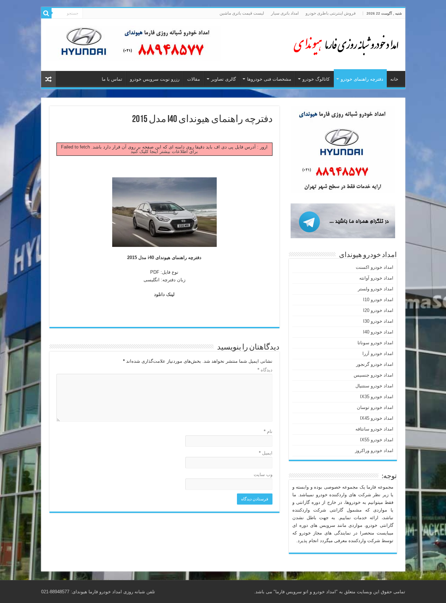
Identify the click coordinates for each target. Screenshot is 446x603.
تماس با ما (112, 79)
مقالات (193, 79)
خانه (394, 79)
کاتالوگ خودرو (316, 79)
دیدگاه (264, 369)
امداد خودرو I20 (378, 310)
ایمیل (265, 453)
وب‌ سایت (263, 474)
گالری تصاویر (223, 79)
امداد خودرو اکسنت (374, 267)
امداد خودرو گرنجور (374, 364)
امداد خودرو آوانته (376, 278)
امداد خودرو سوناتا (375, 342)
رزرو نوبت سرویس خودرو (154, 79)
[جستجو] (46, 13)
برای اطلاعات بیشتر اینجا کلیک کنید (164, 151)
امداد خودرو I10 (378, 299)
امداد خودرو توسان (375, 407)
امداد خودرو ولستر (375, 288)
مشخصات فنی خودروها (269, 79)
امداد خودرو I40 (378, 332)
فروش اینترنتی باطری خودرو (331, 13)
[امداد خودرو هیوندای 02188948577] (344, 43)
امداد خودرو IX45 (376, 418)
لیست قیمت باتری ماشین (242, 13)
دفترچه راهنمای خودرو (362, 79)
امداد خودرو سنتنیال (374, 385)
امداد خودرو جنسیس (373, 375)
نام (268, 431)
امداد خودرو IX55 (376, 439)
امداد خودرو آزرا (377, 353)
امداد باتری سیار (285, 13)
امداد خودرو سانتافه (374, 429)
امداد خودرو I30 (378, 321)
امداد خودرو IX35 (376, 396)
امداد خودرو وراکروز (374, 450)
